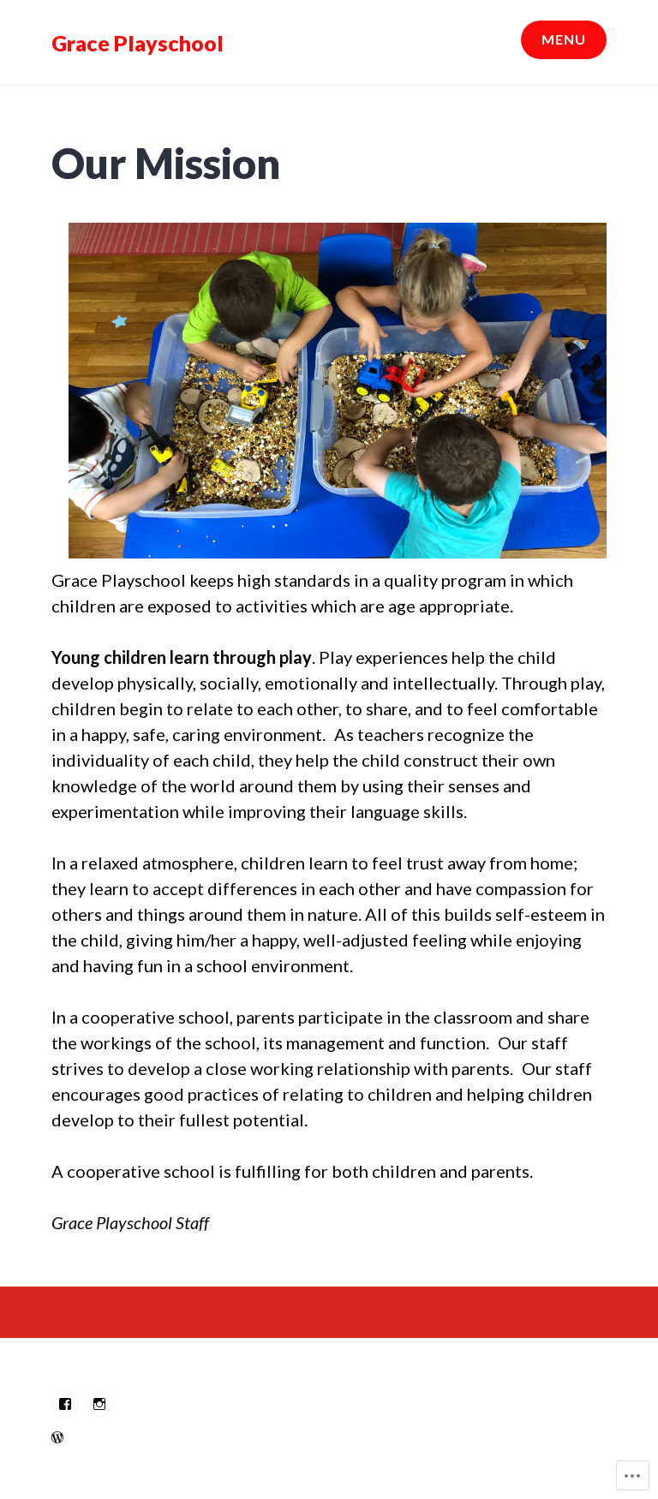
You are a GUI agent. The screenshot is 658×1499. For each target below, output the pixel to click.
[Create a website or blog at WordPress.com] (57, 1437)
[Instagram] (99, 1404)
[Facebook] (65, 1404)
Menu (563, 39)
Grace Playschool (137, 43)
